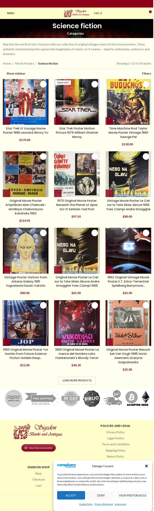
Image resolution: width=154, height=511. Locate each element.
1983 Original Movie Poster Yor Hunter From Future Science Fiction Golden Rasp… (25, 353)
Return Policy (115, 456)
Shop (38, 473)
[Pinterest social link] (79, 3)
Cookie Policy (86, 504)
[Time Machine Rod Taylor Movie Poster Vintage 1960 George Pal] (128, 102)
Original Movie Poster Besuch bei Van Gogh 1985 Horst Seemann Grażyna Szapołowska (128, 355)
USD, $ (98, 13)
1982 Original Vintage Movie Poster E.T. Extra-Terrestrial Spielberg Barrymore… (128, 281)
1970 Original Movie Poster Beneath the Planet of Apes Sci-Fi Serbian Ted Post (77, 205)
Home (7, 63)
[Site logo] (77, 12)
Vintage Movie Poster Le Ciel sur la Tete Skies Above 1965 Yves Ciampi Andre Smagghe (128, 205)
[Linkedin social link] (84, 3)
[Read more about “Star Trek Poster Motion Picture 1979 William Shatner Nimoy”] (58, 121)
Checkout (38, 479)
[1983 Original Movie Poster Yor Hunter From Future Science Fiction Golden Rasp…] (25, 323)
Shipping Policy (115, 450)
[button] (146, 466)
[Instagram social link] (74, 3)
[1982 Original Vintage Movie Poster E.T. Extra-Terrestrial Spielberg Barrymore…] (128, 250)
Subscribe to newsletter (41, 447)
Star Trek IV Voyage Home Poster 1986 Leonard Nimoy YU (25, 130)
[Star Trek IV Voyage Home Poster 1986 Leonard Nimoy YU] (25, 102)
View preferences (132, 495)
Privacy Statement (104, 504)
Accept (71, 495)
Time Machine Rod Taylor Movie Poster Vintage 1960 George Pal (128, 132)
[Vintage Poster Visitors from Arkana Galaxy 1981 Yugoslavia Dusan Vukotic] (25, 250)
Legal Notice (115, 438)
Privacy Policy (115, 432)
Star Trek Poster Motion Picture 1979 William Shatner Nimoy (77, 132)
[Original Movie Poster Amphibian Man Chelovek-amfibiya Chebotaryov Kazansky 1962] (25, 174)
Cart (39, 485)
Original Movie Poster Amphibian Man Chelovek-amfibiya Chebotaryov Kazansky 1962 (25, 207)
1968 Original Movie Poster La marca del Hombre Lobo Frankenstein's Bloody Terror (77, 353)
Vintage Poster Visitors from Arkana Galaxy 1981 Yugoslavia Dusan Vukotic (25, 281)
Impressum (120, 504)
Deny (101, 495)
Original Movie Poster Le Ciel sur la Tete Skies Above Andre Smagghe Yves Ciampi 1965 (76, 281)
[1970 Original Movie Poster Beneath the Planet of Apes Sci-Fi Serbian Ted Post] (77, 174)
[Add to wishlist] (43, 84)
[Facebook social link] (70, 3)
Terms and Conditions (116, 444)
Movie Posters (24, 63)
